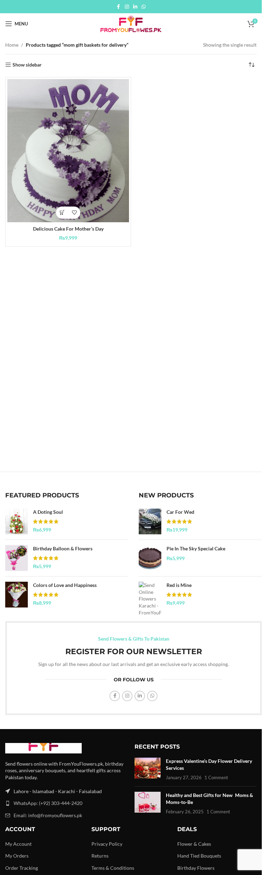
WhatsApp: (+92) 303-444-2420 (48, 803)
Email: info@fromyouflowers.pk (48, 815)
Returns (99, 856)
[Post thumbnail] (148, 769)
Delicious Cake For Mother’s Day (68, 229)
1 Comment (216, 777)
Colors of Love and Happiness (65, 585)
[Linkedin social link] (135, 6)
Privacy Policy (106, 844)
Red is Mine (179, 585)
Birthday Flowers (196, 868)
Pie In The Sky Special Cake (196, 548)
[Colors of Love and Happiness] (16, 594)
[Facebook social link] (118, 6)
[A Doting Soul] (16, 521)
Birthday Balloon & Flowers (62, 548)
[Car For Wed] (150, 521)
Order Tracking (21, 868)
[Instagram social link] (127, 6)
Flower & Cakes (194, 844)
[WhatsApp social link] (143, 6)
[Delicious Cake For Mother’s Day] (68, 150)
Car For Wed (180, 512)
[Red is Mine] (150, 599)
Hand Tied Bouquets (199, 856)
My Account (18, 844)
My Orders (17, 856)
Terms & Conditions (112, 868)
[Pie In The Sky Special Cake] (150, 558)
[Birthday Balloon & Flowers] (16, 558)
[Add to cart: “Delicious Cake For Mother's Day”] (62, 213)
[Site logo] (130, 23)
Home (11, 45)
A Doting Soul (48, 512)
